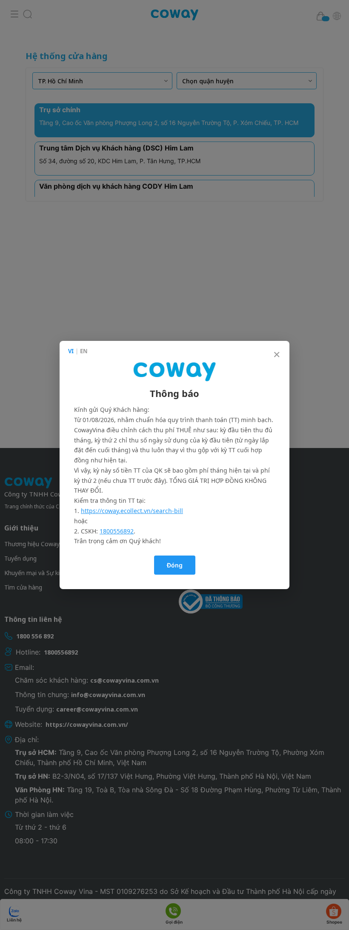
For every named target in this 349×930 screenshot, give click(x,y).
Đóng (175, 565)
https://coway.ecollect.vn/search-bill (132, 511)
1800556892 (117, 531)
